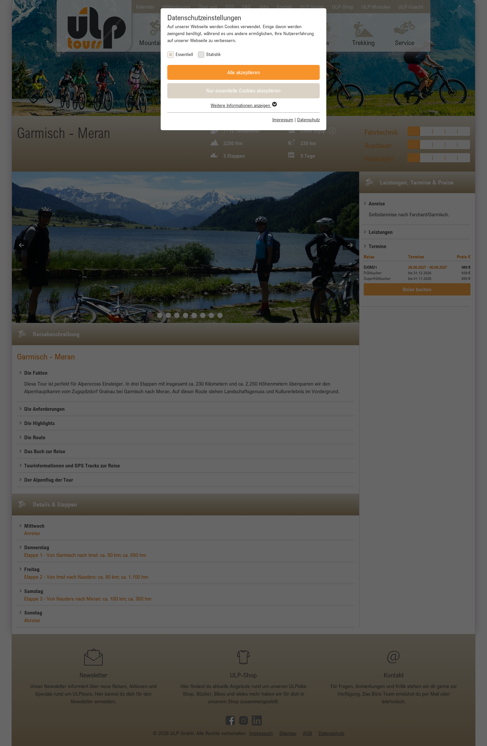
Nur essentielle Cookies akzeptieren (243, 90)
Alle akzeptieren (243, 72)
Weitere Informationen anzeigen (241, 105)
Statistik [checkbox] (213, 54)
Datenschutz (308, 120)
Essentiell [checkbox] (184, 54)
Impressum (282, 120)
